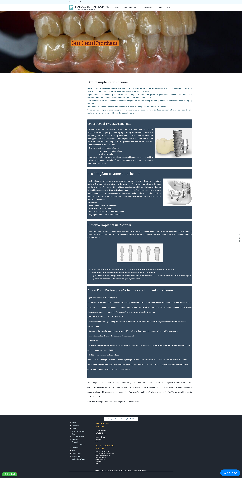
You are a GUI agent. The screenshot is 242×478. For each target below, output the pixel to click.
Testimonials (76, 447)
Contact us (75, 439)
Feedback (75, 442)
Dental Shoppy (76, 453)
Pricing (74, 428)
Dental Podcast (76, 456)
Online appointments (78, 431)
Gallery (74, 450)
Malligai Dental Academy (79, 459)
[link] (173, 129)
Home (74, 422)
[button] (9, 474)
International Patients (78, 445)
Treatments (75, 425)
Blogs (73, 434)
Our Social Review (77, 436)
